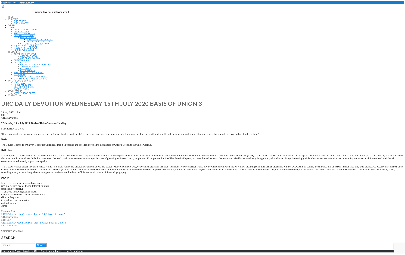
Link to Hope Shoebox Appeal (30, 79)
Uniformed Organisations (35, 44)
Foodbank (19, 75)
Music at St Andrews (25, 48)
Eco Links (25, 68)
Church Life (14, 27)
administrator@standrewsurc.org (17, 2)
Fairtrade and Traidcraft (29, 73)
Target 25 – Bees (29, 66)
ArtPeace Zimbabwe (25, 54)
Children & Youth (24, 36)
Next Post (33, 221)
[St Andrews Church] (17, 12)
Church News (21, 31)
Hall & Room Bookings (20, 81)
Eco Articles (27, 70)
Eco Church (20, 62)
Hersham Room (22, 85)
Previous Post (33, 212)
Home (11, 17)
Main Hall (19, 83)
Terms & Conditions (73, 251)
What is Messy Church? (40, 40)
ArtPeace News (28, 56)
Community (14, 52)
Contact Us (14, 95)
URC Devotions (9, 117)
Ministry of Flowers (25, 46)
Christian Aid (21, 60)
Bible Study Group (24, 33)
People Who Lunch (24, 50)
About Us (13, 19)
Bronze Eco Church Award (35, 64)
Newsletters (15, 91)
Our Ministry (21, 23)
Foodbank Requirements (34, 77)
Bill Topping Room (24, 87)
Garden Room (21, 89)
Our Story (20, 21)
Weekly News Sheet (24, 93)
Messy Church (28, 38)
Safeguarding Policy (51, 251)
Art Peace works (30, 58)
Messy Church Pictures (40, 42)
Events (12, 25)
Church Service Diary (26, 29)
